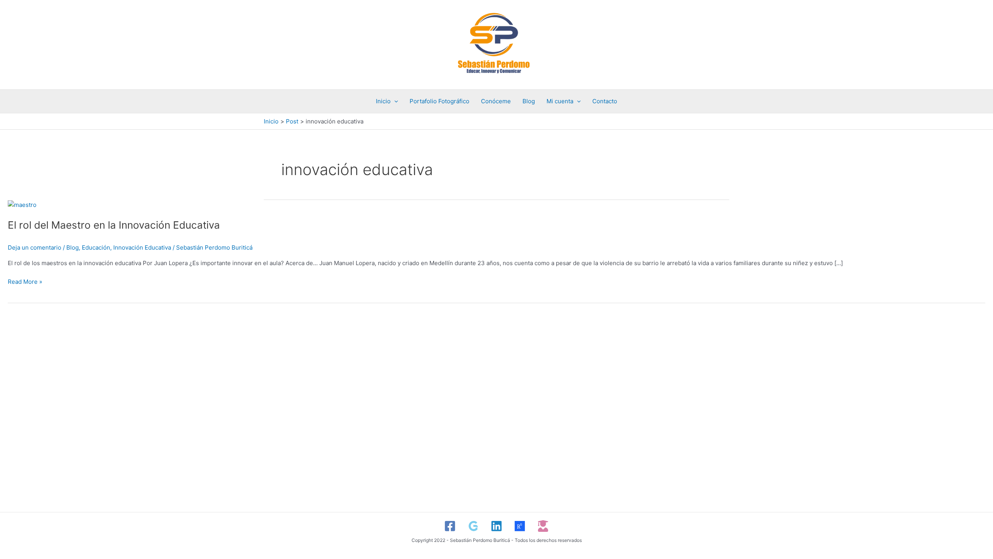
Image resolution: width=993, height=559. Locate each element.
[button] (394, 101)
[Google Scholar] (473, 526)
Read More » (25, 281)
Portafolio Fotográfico (439, 101)
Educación (96, 247)
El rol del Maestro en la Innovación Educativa (114, 225)
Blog (528, 101)
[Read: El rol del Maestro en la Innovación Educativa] (22, 204)
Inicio (383, 101)
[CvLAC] (543, 526)
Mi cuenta (560, 101)
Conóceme (496, 101)
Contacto (604, 101)
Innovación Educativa (142, 247)
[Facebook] (450, 526)
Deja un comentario (34, 247)
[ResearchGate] (520, 526)
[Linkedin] (496, 526)
